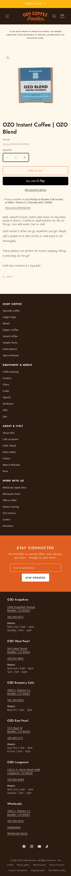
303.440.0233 (15, 617)
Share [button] (9, 276)
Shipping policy (38, 870)
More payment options (35, 189)
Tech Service (9, 513)
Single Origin (9, 317)
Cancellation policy (57, 870)
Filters (6, 384)
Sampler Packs (10, 342)
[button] (7, 16)
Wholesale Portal (11, 493)
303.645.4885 (15, 658)
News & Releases (11, 464)
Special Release (11, 355)
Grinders (7, 378)
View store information (17, 207)
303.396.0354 (15, 821)
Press (5, 471)
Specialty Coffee (11, 310)
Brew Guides (9, 451)
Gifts (5, 410)
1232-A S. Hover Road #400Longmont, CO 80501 (23, 771)
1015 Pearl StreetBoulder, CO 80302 (18, 650)
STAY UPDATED (35, 577)
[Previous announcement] (7, 4)
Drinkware (8, 403)
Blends (6, 323)
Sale (5, 416)
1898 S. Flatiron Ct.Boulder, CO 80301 (19, 692)
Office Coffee (10, 500)
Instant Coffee (10, 336)
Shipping (6, 144)
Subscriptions (10, 348)
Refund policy (39, 865)
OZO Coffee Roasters (27, 860)
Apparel (7, 397)
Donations (8, 525)
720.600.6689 (15, 779)
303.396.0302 (15, 700)
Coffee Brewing (11, 371)
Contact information (18, 870)
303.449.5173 (15, 738)
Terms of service (56, 865)
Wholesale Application (14, 487)
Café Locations (10, 439)
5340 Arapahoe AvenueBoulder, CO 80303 (21, 608)
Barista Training (11, 506)
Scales (6, 390)
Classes (6, 458)
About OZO (9, 432)
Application (14, 827)
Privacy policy (23, 865)
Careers (6, 519)
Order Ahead (9, 445)
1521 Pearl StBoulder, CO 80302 (18, 729)
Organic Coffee (10, 329)
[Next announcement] (64, 4)
